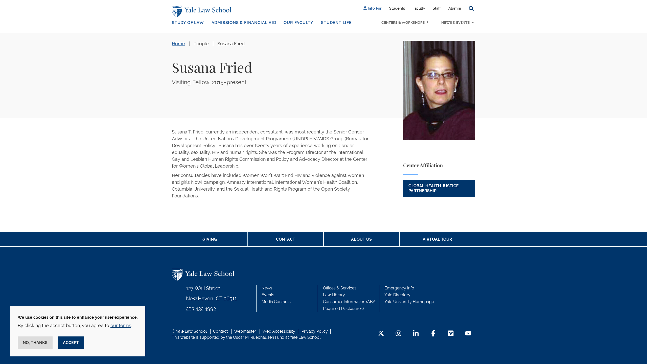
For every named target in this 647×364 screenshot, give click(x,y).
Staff (437, 8)
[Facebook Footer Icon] (433, 333)
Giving (209, 239)
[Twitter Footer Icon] (381, 333)
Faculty (418, 8)
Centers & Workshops (403, 22)
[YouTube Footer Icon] (468, 333)
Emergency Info (399, 288)
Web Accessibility (278, 331)
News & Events (455, 22)
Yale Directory (397, 294)
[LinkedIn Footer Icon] (416, 333)
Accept (71, 342)
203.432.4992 (201, 309)
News (267, 288)
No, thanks (35, 342)
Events (268, 294)
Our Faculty (298, 22)
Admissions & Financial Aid (244, 22)
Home (178, 43)
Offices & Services (339, 288)
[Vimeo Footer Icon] (451, 333)
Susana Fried (231, 43)
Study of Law (188, 22)
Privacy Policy (315, 331)
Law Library (334, 294)
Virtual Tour (437, 239)
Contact (285, 239)
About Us (361, 239)
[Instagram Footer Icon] (398, 333)
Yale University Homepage (409, 301)
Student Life (336, 22)
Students (397, 8)
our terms (120, 325)
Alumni (454, 8)
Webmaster (245, 331)
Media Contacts (276, 301)
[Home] (203, 11)
